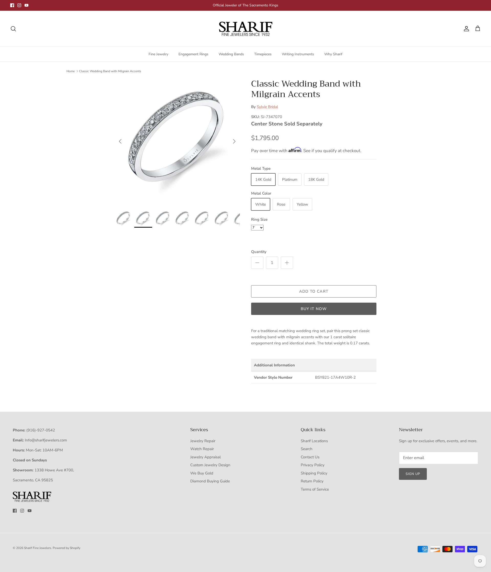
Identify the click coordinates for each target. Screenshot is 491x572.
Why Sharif (333, 54)
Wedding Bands (231, 54)
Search (307, 448)
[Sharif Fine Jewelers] (245, 28)
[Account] (465, 29)
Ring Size (259, 219)
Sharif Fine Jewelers (37, 548)
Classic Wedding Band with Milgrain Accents (110, 71)
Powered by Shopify (66, 548)
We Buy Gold (201, 473)
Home (70, 71)
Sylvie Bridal (267, 106)
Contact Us (310, 457)
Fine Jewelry (158, 54)
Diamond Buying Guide (210, 481)
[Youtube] (26, 5)
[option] (177, 141)
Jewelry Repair (202, 440)
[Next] (234, 141)
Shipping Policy (314, 473)
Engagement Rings (193, 54)
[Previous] (120, 141)
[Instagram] (19, 5)
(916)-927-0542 (40, 430)
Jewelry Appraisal (205, 457)
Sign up (413, 474)
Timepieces (263, 54)
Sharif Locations (314, 440)
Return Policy (312, 481)
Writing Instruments (298, 54)
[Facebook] (12, 5)
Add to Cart (313, 291)
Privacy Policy (313, 465)
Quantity (258, 251)
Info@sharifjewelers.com (46, 440)
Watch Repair (202, 448)
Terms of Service (315, 489)
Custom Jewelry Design (210, 465)
